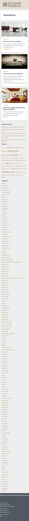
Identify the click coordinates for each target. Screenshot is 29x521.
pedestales (4, 428)
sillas (6, 175)
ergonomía (4, 292)
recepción (4, 439)
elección (3, 158)
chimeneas (4, 225)
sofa (17, 175)
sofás (3, 469)
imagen (3, 356)
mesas (13, 168)
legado (18, 166)
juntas (3, 379)
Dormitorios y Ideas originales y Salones (11, 278)
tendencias (21, 175)
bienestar (4, 206)
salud (3, 175)
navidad (3, 412)
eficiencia (4, 282)
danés (3, 252)
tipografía (4, 488)
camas (3, 218)
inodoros (4, 366)
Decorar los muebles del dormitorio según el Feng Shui (14, 108)
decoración (12, 151)
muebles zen (6, 49)
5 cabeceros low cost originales (13, 73)
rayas (3, 437)
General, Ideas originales (7, 333)
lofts (3, 386)
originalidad (4, 426)
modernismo (23, 168)
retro (3, 444)
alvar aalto (4, 185)
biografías (4, 208)
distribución (21, 155)
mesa (3, 168)
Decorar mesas (3, 510)
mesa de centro (8, 168)
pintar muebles (23, 172)
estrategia (4, 312)
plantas (3, 430)
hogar (7, 163)
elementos (4, 287)
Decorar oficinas (4, 503)
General (3, 331)
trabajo (3, 177)
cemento (4, 222)
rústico (3, 449)
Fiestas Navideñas (6, 322)
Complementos (5, 236)
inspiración (4, 368)
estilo (7, 160)
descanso (4, 264)
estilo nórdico (5, 308)
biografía (17, 147)
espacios (22, 158)
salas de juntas (5, 453)
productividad (5, 433)
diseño (15, 155)
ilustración (4, 354)
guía (24, 160)
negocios (4, 414)
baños (3, 204)
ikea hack (16, 163)
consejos (22, 147)
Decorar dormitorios (5, 504)
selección (4, 463)
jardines (3, 377)
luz (25, 166)
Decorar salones (4, 508)
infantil (3, 363)
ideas (11, 163)
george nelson (5, 335)
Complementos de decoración (7, 506)
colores (3, 229)
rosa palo (4, 446)
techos (3, 479)
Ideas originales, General (7, 349)
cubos (3, 250)
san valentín (4, 460)
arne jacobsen (5, 190)
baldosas (4, 199)
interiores (9, 166)
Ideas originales (5, 347)
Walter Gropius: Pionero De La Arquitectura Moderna (14, 133)
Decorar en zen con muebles (12, 41)
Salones (3, 456)
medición (4, 393)
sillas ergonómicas (12, 175)
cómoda (3, 234)
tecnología (4, 481)
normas (3, 419)
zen (10, 49)
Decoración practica (5, 512)
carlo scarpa (4, 220)
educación (4, 280)
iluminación (20, 163)
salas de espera (5, 451)
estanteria (4, 160)
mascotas (4, 391)
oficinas (18, 172)
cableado (4, 213)
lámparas (4, 382)
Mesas (3, 396)
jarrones (14, 166)
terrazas (3, 486)
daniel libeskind (5, 255)
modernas (4, 402)
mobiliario (18, 168)
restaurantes (5, 442)
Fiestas (3, 319)
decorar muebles (6, 155)
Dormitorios (5, 38)
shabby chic (4, 465)
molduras (4, 407)
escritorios (4, 296)
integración (4, 166)
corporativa (4, 241)
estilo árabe (4, 306)
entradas (4, 289)
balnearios (4, 202)
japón (3, 375)
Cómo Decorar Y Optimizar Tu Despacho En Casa (13, 127)
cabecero (5, 83)
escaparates (8, 158)
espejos (3, 301)
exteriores (4, 315)
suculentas (4, 474)
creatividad (4, 151)
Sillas (1, 516)
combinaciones (5, 232)
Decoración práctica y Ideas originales (11, 262)
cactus (3, 215)
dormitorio (4, 273)
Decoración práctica (6, 259)
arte (2, 197)
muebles (5, 172)
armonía (3, 147)
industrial (4, 361)
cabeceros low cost (12, 83)
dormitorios (5, 117)
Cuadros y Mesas (6, 248)
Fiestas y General (6, 324)
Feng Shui (4, 317)
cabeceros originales (21, 83)
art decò (3, 195)
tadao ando (4, 476)
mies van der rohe (6, 398)
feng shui (12, 160)
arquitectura (10, 147)
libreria (22, 166)
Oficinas (3, 423)
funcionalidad (18, 160)
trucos (3, 490)
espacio (17, 158)
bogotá (3, 211)
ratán (3, 435)
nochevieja (4, 416)
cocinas (3, 227)
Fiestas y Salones (6, 326)
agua (3, 183)
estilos (3, 310)
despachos (4, 266)
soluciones (4, 472)
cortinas (3, 243)
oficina (12, 172)
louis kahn (4, 389)
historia (3, 163)
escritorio (13, 158)
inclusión (4, 359)
